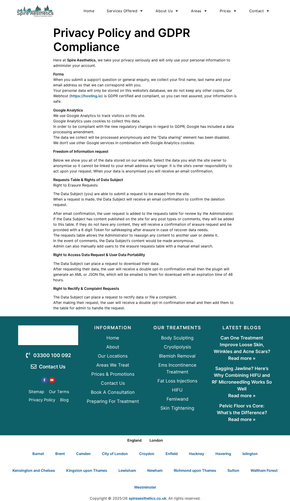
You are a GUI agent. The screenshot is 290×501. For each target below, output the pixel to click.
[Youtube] (52, 380)
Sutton (233, 470)
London (156, 440)
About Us (164, 11)
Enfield (172, 453)
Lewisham (127, 470)
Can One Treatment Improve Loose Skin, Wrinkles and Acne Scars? (242, 344)
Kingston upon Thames (86, 470)
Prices (225, 11)
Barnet (38, 453)
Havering (223, 453)
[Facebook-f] (44, 380)
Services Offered (122, 11)
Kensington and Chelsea (33, 470)
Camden (83, 453)
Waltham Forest (264, 470)
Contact (256, 11)
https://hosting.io (86, 96)
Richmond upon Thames (195, 470)
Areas (196, 11)
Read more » (242, 358)
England (134, 440)
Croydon (146, 453)
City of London (115, 453)
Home (89, 11)
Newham (154, 470)
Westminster (145, 487)
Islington (250, 453)
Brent (60, 453)
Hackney (196, 453)
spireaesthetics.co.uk (147, 498)
